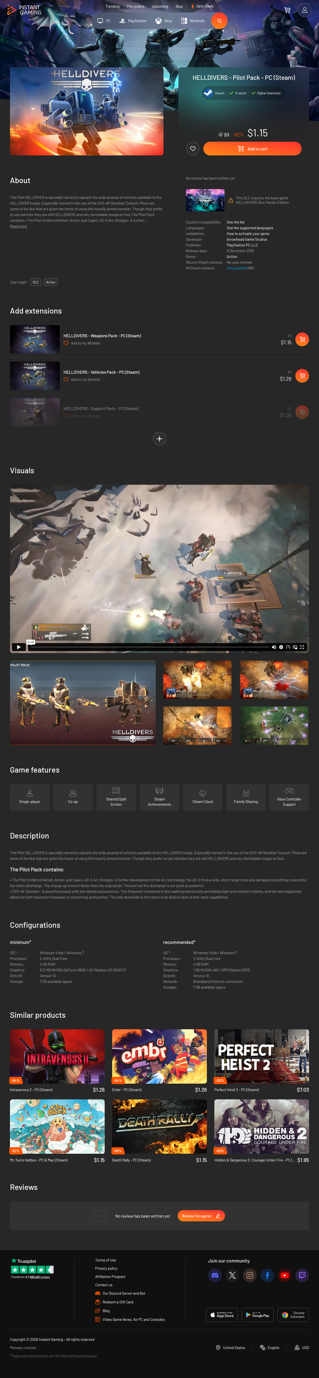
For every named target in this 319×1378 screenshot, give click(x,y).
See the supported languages (250, 228)
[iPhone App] (222, 1315)
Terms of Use (105, 1260)
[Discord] (215, 1275)
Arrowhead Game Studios (247, 239)
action (50, 282)
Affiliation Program (110, 1276)
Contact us (103, 1284)
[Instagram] (250, 1275)
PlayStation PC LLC (242, 245)
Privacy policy (106, 1268)
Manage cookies (23, 1347)
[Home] (24, 10)
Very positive (237, 268)
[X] (232, 1275)
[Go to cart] (287, 10)
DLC (36, 282)
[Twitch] (302, 1275)
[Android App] (258, 1315)
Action (232, 256)
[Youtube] (285, 1275)
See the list (235, 222)
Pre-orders (135, 6)
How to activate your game (248, 233)
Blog (179, 6)
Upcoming (160, 6)
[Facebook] (267, 1275)
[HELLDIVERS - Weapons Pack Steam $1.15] (35, 339)
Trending (112, 6)
